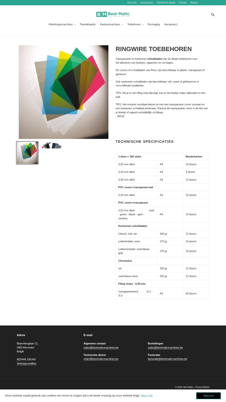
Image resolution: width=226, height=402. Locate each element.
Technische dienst (166, 2)
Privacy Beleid (202, 387)
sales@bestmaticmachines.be (101, 347)
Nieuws (204, 2)
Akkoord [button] (208, 395)
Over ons (132, 2)
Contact (183, 2)
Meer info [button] (147, 395)
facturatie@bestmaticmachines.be (167, 358)
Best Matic (188, 387)
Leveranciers (146, 2)
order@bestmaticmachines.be (101, 358)
